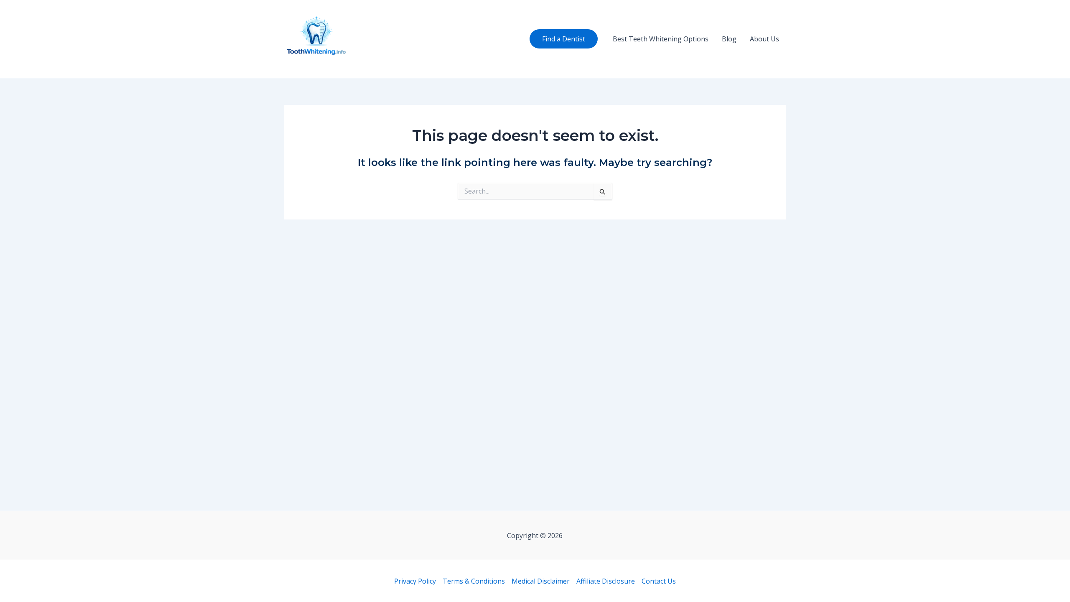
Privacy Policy (415, 581)
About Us (764, 38)
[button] (564, 38)
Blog (729, 38)
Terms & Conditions (474, 581)
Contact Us (659, 581)
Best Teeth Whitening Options (660, 38)
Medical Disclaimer (541, 581)
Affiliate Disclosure (605, 581)
